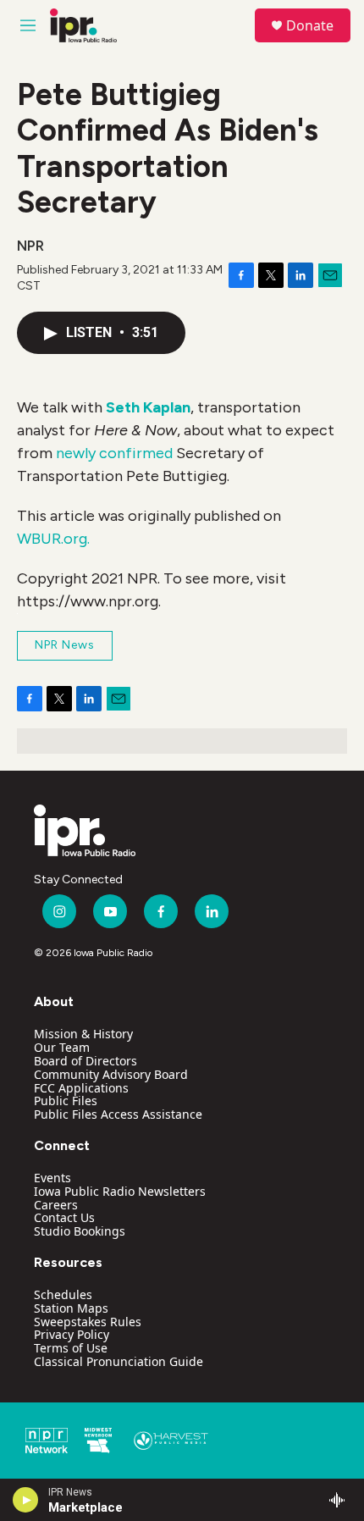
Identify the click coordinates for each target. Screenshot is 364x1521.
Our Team (62, 1047)
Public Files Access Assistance (118, 1114)
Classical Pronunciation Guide (118, 1361)
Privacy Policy (71, 1334)
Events (52, 1178)
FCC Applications (81, 1088)
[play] (25, 1499)
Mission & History (83, 1034)
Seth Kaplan (148, 407)
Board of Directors (85, 1061)
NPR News (65, 645)
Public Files (65, 1100)
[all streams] (341, 1500)
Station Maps (71, 1308)
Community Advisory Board (111, 1074)
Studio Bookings (79, 1231)
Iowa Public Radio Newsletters (120, 1191)
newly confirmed (114, 453)
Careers (56, 1205)
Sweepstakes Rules (87, 1322)
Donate (310, 25)
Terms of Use (71, 1348)
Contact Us (64, 1217)
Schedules (63, 1294)
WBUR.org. (53, 538)
